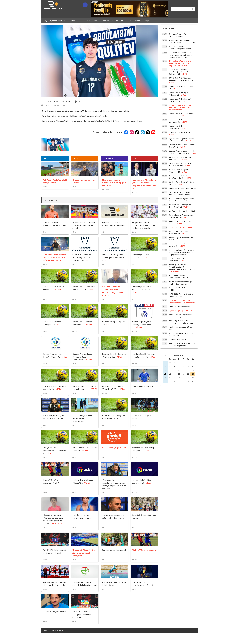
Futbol (87, 21)
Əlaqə (146, 21)
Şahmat (115, 21)
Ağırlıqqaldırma (56, 21)
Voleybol (95, 21)
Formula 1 (137, 21)
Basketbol (106, 21)
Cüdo (73, 21)
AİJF (122, 21)
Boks (66, 21)
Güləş (80, 21)
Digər (129, 21)
